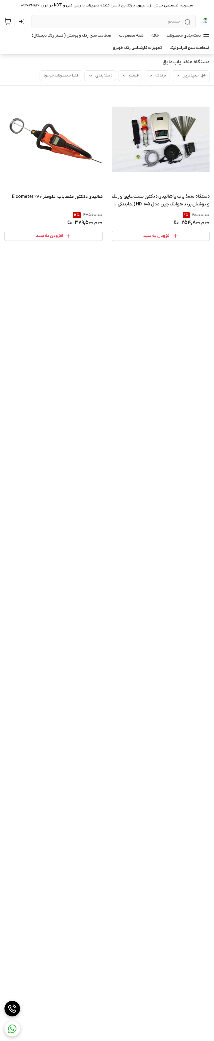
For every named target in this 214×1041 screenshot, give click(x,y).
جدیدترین (191, 75)
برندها (160, 75)
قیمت (134, 75)
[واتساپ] (12, 1029)
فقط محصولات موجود (61, 75)
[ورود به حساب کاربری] (22, 21)
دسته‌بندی (103, 75)
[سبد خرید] (7, 21)
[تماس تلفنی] (12, 1008)
